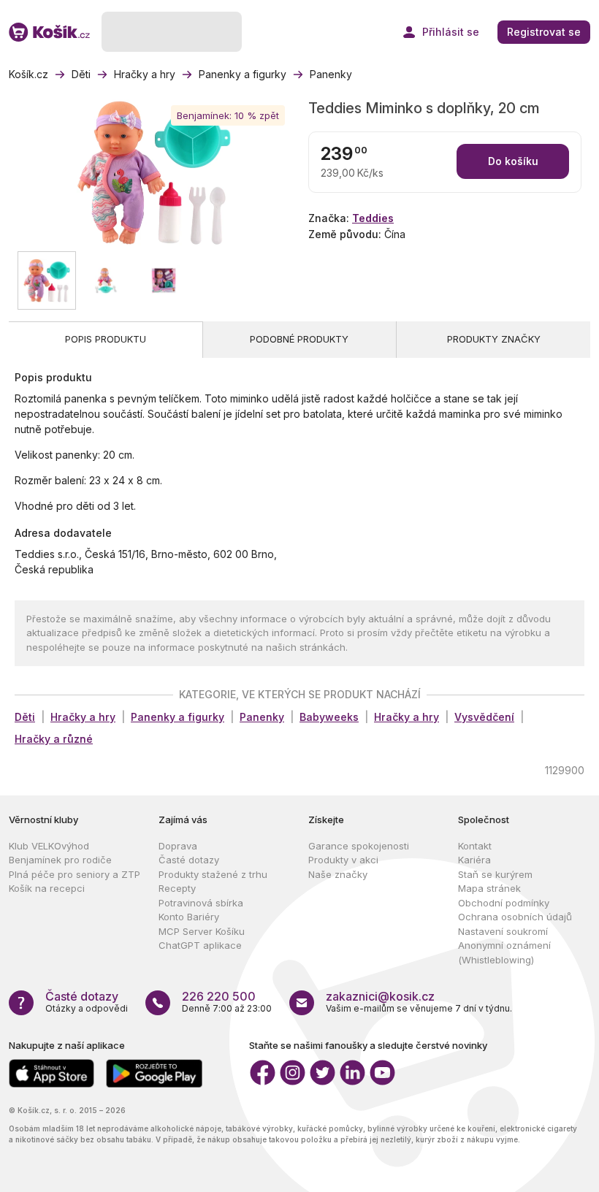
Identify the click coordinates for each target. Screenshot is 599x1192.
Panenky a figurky (177, 717)
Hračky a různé (54, 739)
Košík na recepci (47, 888)
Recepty (177, 888)
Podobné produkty (299, 339)
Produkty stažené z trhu (213, 874)
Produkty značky (494, 339)
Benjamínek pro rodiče (60, 860)
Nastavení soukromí (503, 931)
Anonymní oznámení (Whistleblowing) (504, 952)
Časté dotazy (189, 860)
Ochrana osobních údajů (515, 916)
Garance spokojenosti (358, 846)
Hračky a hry (82, 717)
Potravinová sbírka (201, 903)
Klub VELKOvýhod (49, 846)
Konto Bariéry (189, 916)
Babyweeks (329, 717)
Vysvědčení (484, 717)
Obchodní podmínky (503, 903)
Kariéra (474, 860)
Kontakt (475, 846)
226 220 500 (219, 996)
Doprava (178, 846)
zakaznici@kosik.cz (380, 996)
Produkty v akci (343, 860)
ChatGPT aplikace (200, 945)
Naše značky (337, 874)
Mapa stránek (489, 888)
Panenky (262, 717)
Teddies (373, 218)
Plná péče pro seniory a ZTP (74, 874)
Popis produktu (105, 339)
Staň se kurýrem (495, 874)
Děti (25, 717)
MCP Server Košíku (202, 931)
